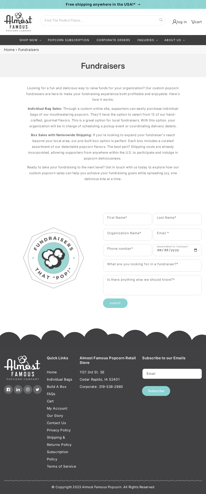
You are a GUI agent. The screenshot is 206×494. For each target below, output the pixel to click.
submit (115, 303)
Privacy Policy (59, 430)
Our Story (55, 416)
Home (9, 50)
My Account (57, 408)
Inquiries (145, 40)
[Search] (161, 20)
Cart (50, 401)
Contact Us (56, 423)
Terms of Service (61, 466)
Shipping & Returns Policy (59, 441)
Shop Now (29, 40)
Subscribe (156, 391)
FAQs (51, 394)
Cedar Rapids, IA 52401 (99, 379)
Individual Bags (59, 379)
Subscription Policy (57, 455)
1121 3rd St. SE (92, 372)
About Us (172, 40)
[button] (30, 40)
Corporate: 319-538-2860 (101, 387)
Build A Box (57, 387)
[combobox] (103, 21)
